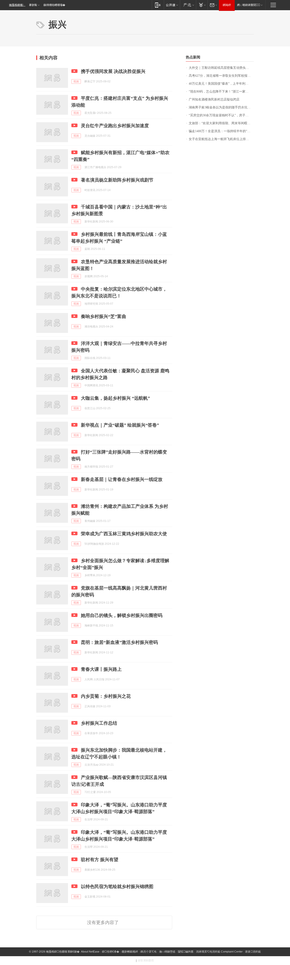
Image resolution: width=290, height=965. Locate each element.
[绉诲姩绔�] (158, 5)
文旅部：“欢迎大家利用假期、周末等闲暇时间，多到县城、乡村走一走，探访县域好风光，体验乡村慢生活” (221, 123)
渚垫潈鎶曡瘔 (146, 960)
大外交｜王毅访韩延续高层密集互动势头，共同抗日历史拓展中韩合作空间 (221, 67)
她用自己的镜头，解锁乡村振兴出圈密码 (121, 615)
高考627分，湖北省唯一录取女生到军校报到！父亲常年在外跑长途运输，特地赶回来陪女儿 (221, 75)
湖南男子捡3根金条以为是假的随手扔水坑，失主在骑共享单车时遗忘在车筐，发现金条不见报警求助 (221, 107)
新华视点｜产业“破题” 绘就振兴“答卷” (120, 425)
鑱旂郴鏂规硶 (130, 951)
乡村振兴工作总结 (99, 723)
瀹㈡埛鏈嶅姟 (167, 951)
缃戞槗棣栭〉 (17, 5)
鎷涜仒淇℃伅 (148, 951)
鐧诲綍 (227, 5)
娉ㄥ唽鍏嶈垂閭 (248, 5)
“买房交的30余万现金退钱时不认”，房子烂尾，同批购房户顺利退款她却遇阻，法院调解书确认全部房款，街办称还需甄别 (221, 115)
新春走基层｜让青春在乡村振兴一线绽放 (121, 479)
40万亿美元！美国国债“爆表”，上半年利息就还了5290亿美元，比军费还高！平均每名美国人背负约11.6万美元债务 (221, 83)
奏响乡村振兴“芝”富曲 (103, 316)
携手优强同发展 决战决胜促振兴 (113, 71)
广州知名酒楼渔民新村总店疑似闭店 (214, 99)
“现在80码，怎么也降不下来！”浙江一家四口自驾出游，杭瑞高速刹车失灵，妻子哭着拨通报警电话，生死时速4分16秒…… (221, 91)
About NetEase (90, 951)
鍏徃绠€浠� (110, 951)
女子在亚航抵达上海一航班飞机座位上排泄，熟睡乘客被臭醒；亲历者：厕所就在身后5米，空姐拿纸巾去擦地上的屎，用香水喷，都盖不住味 (221, 139)
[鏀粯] (202, 5)
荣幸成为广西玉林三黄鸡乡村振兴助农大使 (124, 533)
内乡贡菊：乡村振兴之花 (106, 696)
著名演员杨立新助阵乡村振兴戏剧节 (117, 179)
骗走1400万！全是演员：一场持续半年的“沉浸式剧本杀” (221, 131)
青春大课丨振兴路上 (101, 669)
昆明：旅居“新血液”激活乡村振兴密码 (119, 642)
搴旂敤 (33, 5)
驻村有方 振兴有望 (99, 859)
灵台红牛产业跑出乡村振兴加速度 (115, 125)
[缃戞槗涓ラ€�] (188, 5)
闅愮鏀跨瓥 (185, 951)
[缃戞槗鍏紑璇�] (172, 5)
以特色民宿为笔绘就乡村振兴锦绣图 (117, 886)
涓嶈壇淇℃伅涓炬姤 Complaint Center (219, 951)
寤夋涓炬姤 (253, 951)
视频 (76, 81)
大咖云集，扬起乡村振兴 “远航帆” (115, 398)
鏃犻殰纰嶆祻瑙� (54, 5)
